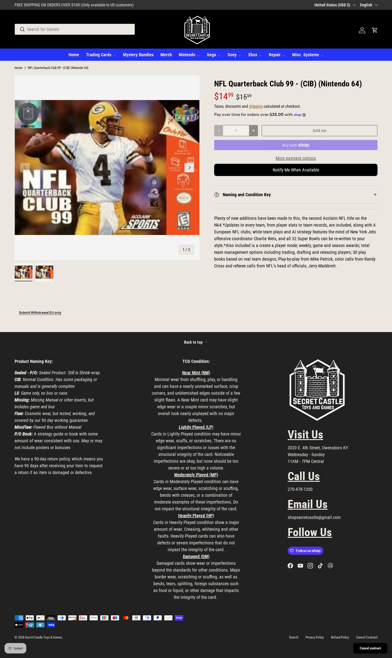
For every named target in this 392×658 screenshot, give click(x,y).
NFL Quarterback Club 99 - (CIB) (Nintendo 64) (58, 68)
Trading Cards (98, 54)
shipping (256, 106)
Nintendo (187, 54)
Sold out (319, 130)
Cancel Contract (366, 637)
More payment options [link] (296, 158)
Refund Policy (340, 637)
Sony (232, 54)
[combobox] (75, 29)
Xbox (252, 54)
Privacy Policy (315, 637)
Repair (275, 54)
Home (74, 54)
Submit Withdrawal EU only (40, 312)
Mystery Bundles (138, 54)
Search (293, 637)
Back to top (193, 342)
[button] (375, 30)
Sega (211, 54)
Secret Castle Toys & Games (43, 637)
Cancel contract (370, 648)
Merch (166, 54)
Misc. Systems (305, 54)
